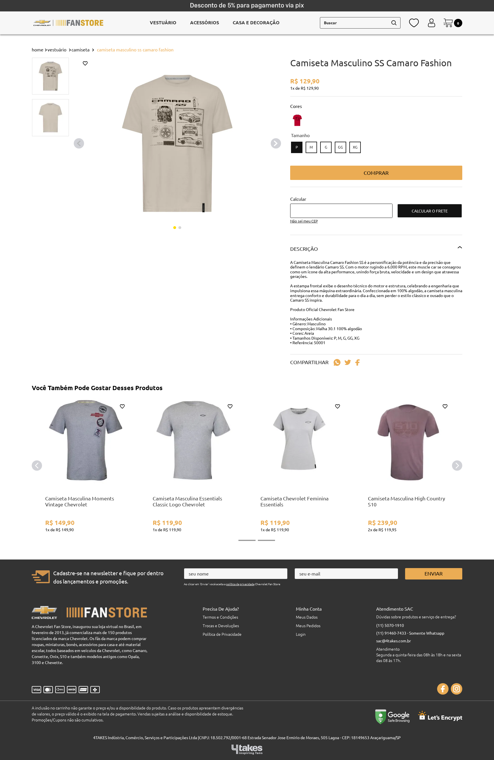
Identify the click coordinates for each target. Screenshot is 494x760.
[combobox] (360, 23)
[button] (296, 147)
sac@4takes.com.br (393, 640)
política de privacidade (240, 584)
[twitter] (347, 362)
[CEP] (341, 207)
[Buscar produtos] (394, 22)
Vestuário (56, 49)
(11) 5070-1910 (390, 625)
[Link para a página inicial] (37, 49)
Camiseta (80, 49)
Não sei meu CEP (304, 220)
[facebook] (359, 362)
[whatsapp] (337, 362)
